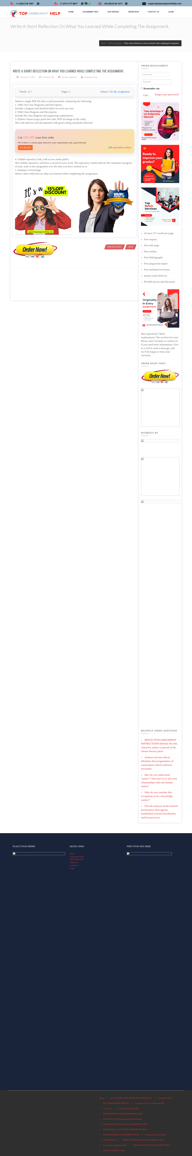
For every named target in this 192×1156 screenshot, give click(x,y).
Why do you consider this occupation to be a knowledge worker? (157, 796)
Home (72, 853)
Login (145, 95)
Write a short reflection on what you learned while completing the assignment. (68, 71)
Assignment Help (77, 856)
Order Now (74, 862)
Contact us (74, 865)
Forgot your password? (167, 94)
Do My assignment (69, 77)
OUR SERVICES (76, 859)
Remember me (151, 88)
